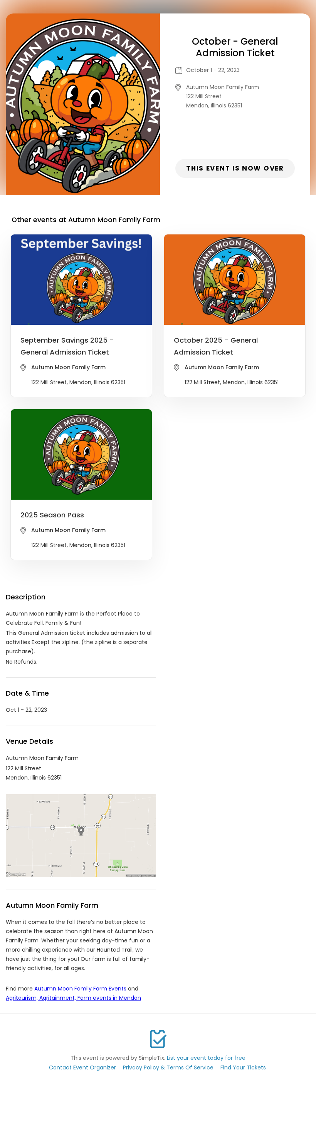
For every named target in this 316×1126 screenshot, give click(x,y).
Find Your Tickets (243, 1067)
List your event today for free (206, 1058)
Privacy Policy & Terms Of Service (168, 1067)
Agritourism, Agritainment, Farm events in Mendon (73, 998)
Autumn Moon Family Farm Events (80, 988)
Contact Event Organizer (82, 1067)
